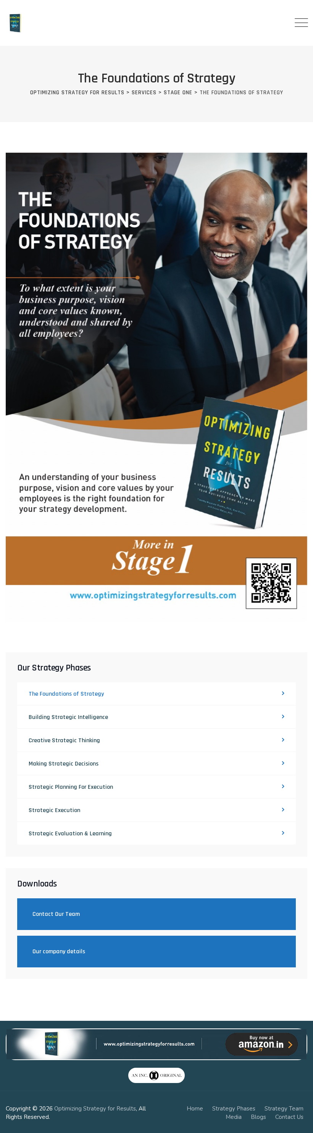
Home (195, 1108)
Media (234, 1117)
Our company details (58, 951)
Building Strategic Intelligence (68, 717)
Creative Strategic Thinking (64, 741)
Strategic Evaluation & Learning (70, 834)
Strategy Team (284, 1108)
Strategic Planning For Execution (71, 787)
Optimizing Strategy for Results (95, 1108)
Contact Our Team (56, 914)
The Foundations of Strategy (66, 694)
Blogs (258, 1117)
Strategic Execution (54, 810)
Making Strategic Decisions (63, 764)
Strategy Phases (233, 1108)
